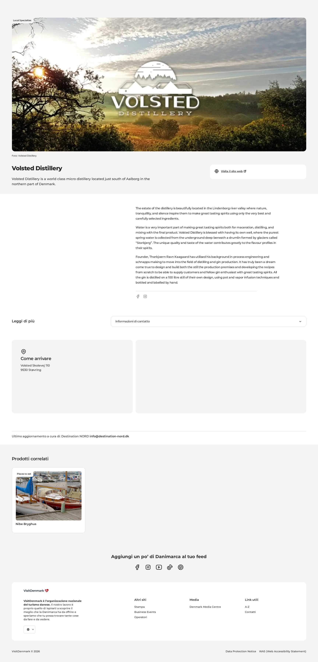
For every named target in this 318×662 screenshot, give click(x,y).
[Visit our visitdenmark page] (159, 567)
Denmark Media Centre (205, 606)
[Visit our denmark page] (137, 567)
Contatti (250, 612)
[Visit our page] (148, 567)
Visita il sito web (232, 171)
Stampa (139, 606)
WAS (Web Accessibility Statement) (282, 651)
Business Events (145, 612)
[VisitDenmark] (36, 590)
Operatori (140, 617)
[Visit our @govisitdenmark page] (170, 567)
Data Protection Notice (241, 651)
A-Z (247, 606)
